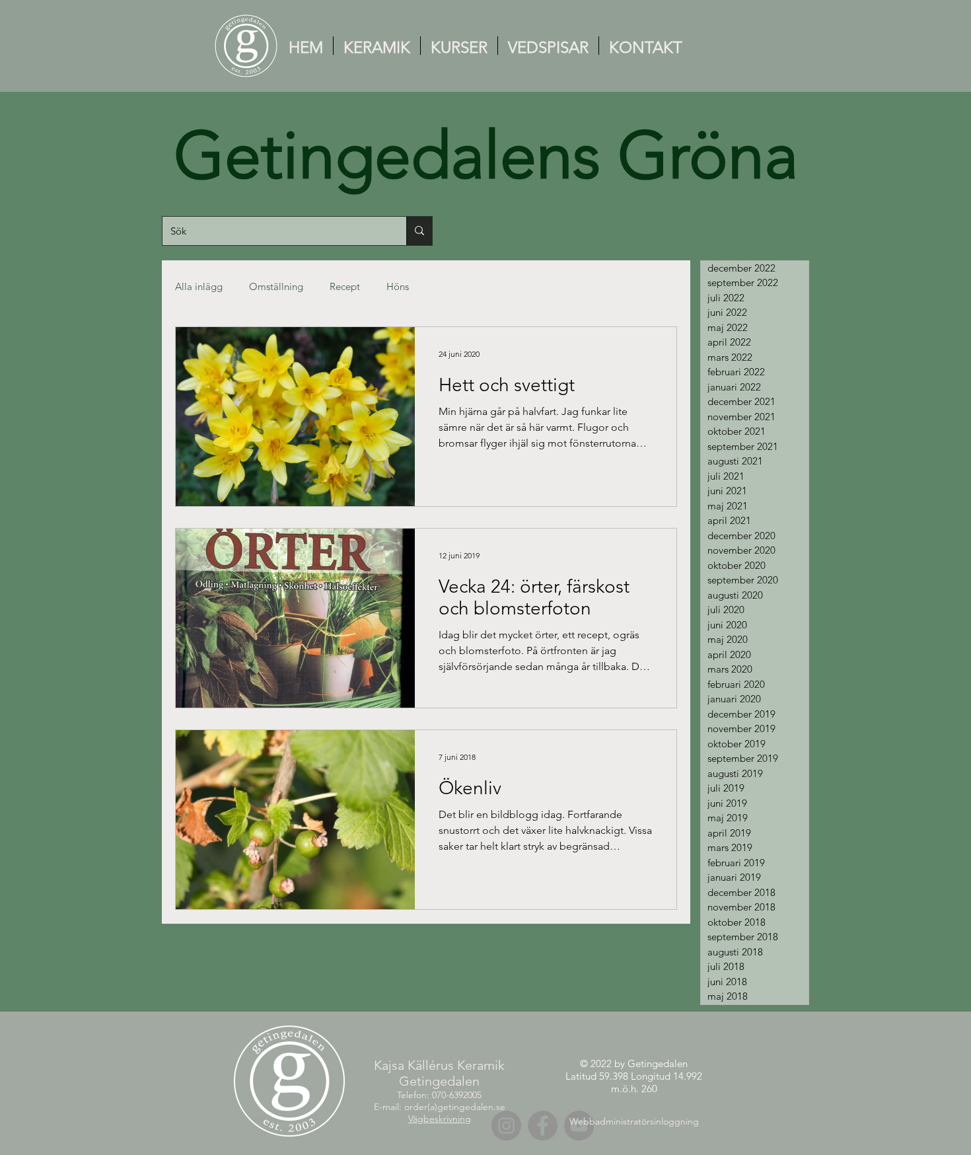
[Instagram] (506, 1125)
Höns (397, 286)
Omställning (276, 286)
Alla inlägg (199, 286)
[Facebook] (542, 1125)
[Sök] (419, 231)
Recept (345, 286)
